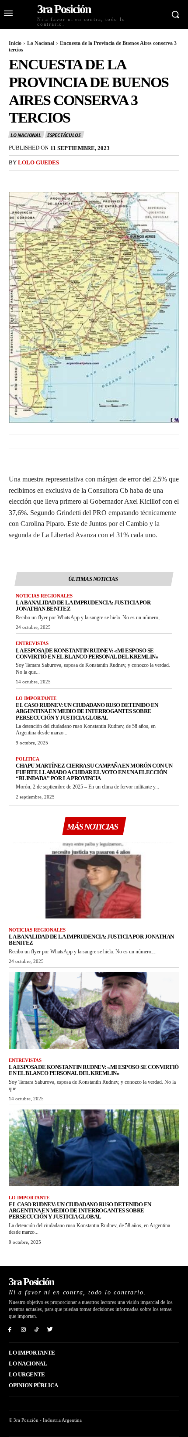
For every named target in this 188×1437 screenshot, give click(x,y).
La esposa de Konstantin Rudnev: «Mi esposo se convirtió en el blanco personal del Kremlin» (87, 653)
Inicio (15, 43)
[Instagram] (23, 1329)
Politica (27, 758)
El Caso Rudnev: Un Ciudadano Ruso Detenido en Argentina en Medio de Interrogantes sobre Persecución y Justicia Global (87, 711)
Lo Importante (36, 698)
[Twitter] (37, 178)
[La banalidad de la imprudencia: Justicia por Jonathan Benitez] (94, 880)
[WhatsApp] (78, 178)
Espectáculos (64, 135)
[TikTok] (37, 1329)
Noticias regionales (44, 595)
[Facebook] (17, 178)
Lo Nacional (40, 43)
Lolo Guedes (38, 162)
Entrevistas (32, 643)
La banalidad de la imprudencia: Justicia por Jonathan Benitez (83, 605)
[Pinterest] (57, 178)
